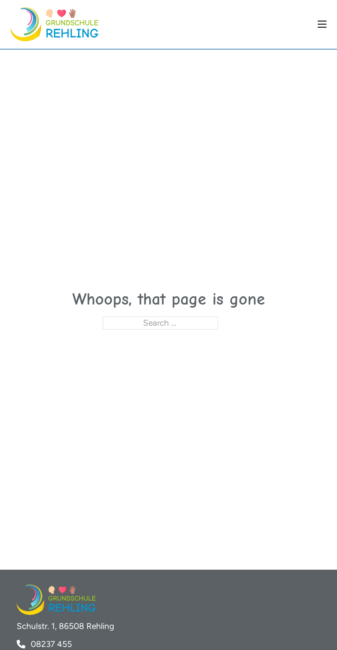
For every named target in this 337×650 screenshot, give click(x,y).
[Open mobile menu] (322, 24)
